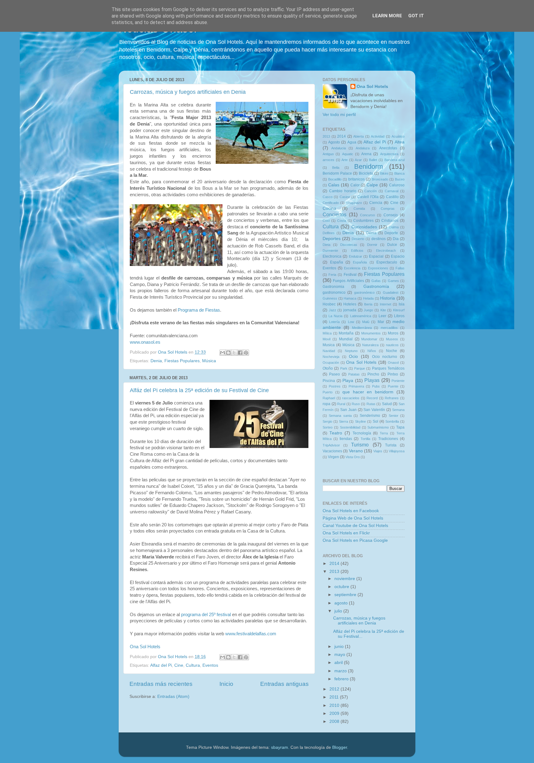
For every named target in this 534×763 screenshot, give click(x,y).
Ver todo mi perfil (339, 114)
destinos (378, 239)
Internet (385, 304)
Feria (332, 274)
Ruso (356, 404)
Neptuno (351, 351)
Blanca (399, 173)
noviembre (345, 578)
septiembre (346, 594)
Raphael (329, 398)
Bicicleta (366, 173)
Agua (351, 142)
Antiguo (328, 154)
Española (360, 262)
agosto (341, 603)
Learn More (387, 16)
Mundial (346, 339)
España (336, 262)
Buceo (400, 179)
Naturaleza (370, 345)
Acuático (398, 136)
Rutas (371, 404)
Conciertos (334, 214)
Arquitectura (389, 154)
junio (339, 646)
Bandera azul (394, 160)
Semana (398, 410)
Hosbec (329, 304)
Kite (383, 310)
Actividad (377, 136)
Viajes (377, 451)
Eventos (210, 665)
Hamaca (350, 298)
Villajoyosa (397, 451)
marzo (341, 671)
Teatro (335, 433)
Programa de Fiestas (199, 310)
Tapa (400, 427)
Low (351, 322)
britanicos (356, 179)
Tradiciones (388, 439)
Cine (178, 665)
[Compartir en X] (234, 353)
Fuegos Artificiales (348, 281)
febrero (342, 679)
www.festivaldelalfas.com (250, 633)
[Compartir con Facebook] (240, 353)
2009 (335, 713)
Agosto (334, 142)
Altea (400, 142)
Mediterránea (362, 328)
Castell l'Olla (368, 197)
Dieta (326, 245)
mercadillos (389, 328)
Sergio (327, 421)
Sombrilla (392, 421)
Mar (381, 322)
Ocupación (331, 362)
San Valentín (374, 410)
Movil (326, 339)
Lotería (334, 322)
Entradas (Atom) (173, 696)
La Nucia (335, 316)
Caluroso (397, 185)
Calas (333, 185)
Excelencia (352, 268)
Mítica (327, 333)
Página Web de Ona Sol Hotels (353, 518)
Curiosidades (364, 227)
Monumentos (371, 333)
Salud (387, 404)
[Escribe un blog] (228, 353)
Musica (329, 345)
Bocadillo (334, 179)
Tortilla (365, 439)
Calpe (372, 185)
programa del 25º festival (206, 614)
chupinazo (354, 203)
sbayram (279, 747)
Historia (387, 298)
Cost (326, 220)
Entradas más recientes (161, 684)
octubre (342, 586)
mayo (340, 654)
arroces (328, 160)
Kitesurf (399, 310)
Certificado (331, 203)
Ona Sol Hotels (145, 646)
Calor (355, 185)
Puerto (328, 392)
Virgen (333, 457)
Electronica (332, 256)
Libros (399, 316)
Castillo (392, 197)
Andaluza (363, 148)
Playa (347, 380)
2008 (335, 721)
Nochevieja (331, 357)
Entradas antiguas (284, 684)
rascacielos (350, 398)
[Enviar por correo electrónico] (222, 353)
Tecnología (362, 433)
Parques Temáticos (388, 368)
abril (339, 662)
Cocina (329, 208)
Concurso (367, 215)
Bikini (384, 173)
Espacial (376, 256)
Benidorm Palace (337, 173)
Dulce (392, 245)
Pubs (376, 386)
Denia (156, 361)
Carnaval (391, 191)
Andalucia (338, 148)
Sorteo (328, 427)
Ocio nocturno (384, 357)
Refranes (392, 398)
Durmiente (330, 250)
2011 (334, 697)
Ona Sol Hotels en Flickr (346, 533)
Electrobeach (386, 250)
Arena (366, 154)
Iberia (368, 304)
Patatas (354, 374)
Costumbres (363, 220)
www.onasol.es (145, 342)
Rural (341, 404)
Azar (358, 160)
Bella (335, 167)
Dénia (371, 233)
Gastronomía (376, 286)
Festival (350, 274)
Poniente (398, 381)
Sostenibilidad (350, 427)
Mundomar (369, 339)
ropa (326, 404)
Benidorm (368, 166)
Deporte (391, 233)
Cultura (193, 665)
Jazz (332, 310)
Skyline (360, 421)
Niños (371, 351)
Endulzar (355, 256)
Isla (402, 304)
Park (343, 368)
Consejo (391, 215)
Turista (390, 445)
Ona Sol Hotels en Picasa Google (355, 540)
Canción (370, 191)
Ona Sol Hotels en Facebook (351, 510)
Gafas (376, 281)
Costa (341, 220)
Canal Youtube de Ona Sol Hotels (355, 525)
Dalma (394, 227)
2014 (341, 136)
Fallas (400, 268)
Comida (359, 208)
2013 (326, 136)
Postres (335, 386)
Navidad (329, 351)
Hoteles (349, 304)
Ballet (373, 160)
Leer (382, 316)
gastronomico (334, 292)
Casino (345, 197)
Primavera (356, 386)
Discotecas (348, 245)
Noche (391, 351)
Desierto (358, 239)
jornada (349, 310)
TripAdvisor (331, 445)
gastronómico (364, 292)
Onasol (393, 362)
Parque (359, 368)
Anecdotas (388, 148)
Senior (393, 415)
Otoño (328, 368)
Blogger (339, 747)
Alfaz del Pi (161, 665)
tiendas (346, 439)
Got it (416, 16)
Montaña (346, 333)
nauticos (392, 345)
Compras (388, 208)
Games (393, 281)
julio (338, 611)
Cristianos (389, 220)
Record (372, 398)
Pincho (373, 374)
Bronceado (380, 179)
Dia (396, 239)
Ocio (353, 356)
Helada (368, 298)
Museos (392, 339)
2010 (335, 705)
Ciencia (375, 203)
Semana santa (340, 415)
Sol (375, 421)
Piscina (329, 381)
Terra (384, 433)
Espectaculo (386, 262)
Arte (344, 160)
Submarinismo (378, 427)
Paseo (334, 374)
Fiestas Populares (182, 361)
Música (209, 361)
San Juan (348, 410)
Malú (365, 322)
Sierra (343, 421)
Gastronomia (333, 286)
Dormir (372, 245)
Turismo (360, 444)
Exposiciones (378, 268)
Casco (328, 197)
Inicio (226, 684)
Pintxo (393, 374)
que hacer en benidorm (368, 392)
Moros (393, 333)
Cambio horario (342, 191)
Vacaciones (332, 451)
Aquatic (347, 154)
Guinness (330, 298)
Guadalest (390, 292)
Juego (368, 310)
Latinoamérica (360, 316)
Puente (393, 386)
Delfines (329, 233)
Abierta (358, 136)
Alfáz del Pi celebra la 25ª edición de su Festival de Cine (199, 390)
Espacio (398, 256)
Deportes (332, 238)
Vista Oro (352, 457)
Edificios (357, 250)
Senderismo (370, 415)
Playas (371, 380)
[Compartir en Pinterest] (246, 353)
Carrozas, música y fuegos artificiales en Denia (188, 92)
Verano (356, 451)
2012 (335, 689)
